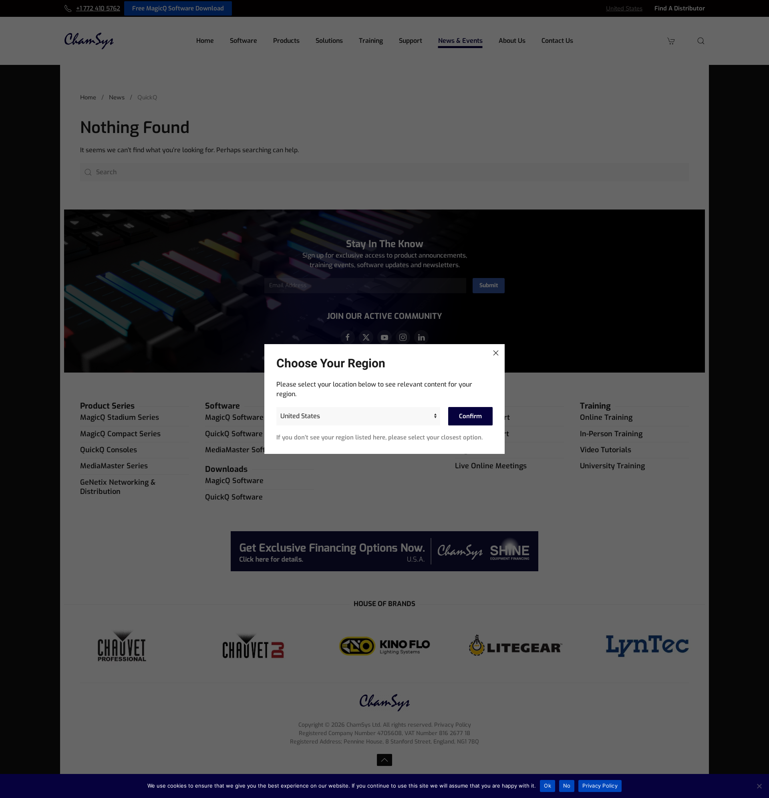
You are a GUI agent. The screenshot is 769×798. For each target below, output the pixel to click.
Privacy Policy (600, 785)
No (567, 785)
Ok (547, 785)
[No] (759, 786)
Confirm (470, 416)
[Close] (496, 353)
